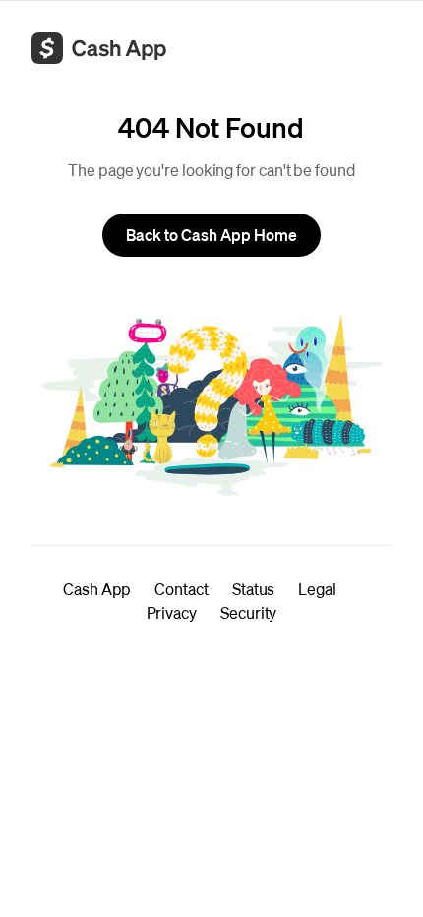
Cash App (97, 589)
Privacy (172, 612)
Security (248, 612)
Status (253, 589)
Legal (317, 589)
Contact (181, 589)
